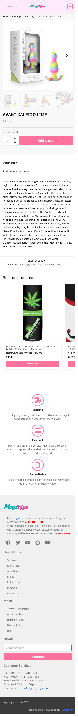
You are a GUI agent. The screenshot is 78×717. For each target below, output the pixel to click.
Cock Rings (48, 264)
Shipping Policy (15, 619)
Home (6, 16)
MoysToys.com (15, 518)
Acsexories (12, 346)
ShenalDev (67, 710)
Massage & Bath (22, 349)
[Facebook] (8, 542)
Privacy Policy (15, 614)
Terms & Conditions (18, 609)
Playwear (12, 587)
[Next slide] (67, 55)
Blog (9, 630)
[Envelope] (47, 542)
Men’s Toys (13, 565)
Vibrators (12, 560)
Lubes (9, 349)
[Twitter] (17, 542)
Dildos (10, 576)
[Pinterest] (37, 542)
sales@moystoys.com (36, 688)
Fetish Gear (13, 582)
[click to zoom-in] (38, 55)
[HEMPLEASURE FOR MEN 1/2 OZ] (32, 313)
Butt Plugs (30, 16)
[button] (70, 6)
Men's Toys (61, 264)
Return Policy (14, 625)
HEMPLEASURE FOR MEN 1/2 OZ (24, 352)
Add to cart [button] (32, 363)
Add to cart (46, 140)
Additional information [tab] (16, 171)
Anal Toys (16, 16)
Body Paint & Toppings (31, 346)
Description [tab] (10, 162)
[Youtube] (27, 542)
